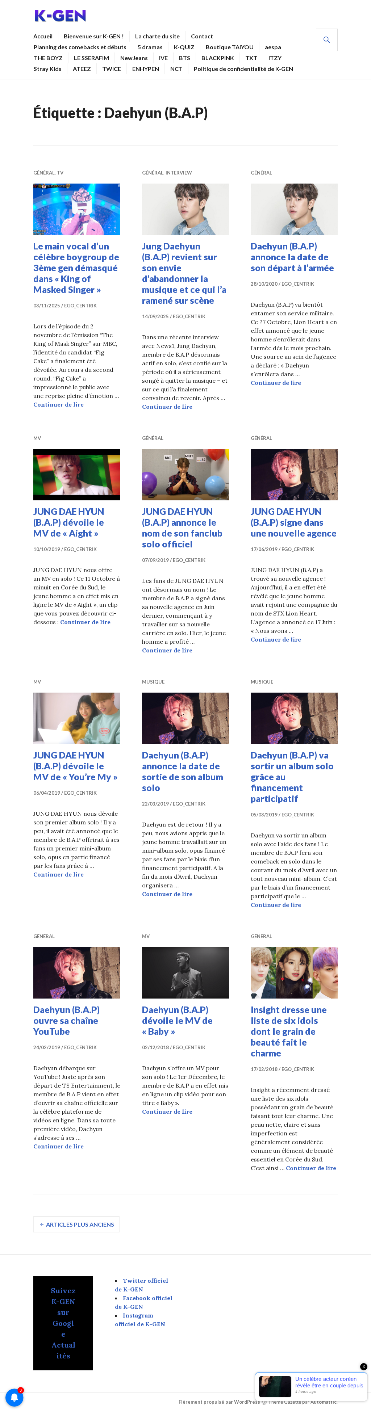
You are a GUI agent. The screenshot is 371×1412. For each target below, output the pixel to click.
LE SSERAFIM (91, 57)
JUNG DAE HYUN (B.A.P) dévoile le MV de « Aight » (68, 522)
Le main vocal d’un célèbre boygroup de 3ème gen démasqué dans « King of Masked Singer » (76, 267)
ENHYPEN (145, 68)
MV (37, 438)
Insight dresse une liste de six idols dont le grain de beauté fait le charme (289, 1031)
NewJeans (134, 57)
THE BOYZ (48, 57)
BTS (184, 57)
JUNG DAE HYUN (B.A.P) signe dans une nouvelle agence (294, 522)
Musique (153, 682)
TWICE (111, 68)
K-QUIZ (184, 46)
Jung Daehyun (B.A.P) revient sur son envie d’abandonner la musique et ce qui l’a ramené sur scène (184, 273)
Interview (179, 173)
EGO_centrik (80, 305)
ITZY (275, 57)
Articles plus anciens (80, 1224)
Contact (202, 36)
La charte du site (157, 36)
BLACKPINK (217, 57)
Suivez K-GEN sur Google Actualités (63, 1323)
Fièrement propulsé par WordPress (219, 1402)
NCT (176, 68)
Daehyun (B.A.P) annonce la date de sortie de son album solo (182, 771)
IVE (163, 57)
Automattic (323, 1402)
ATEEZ (82, 68)
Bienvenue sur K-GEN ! (94, 36)
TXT (251, 57)
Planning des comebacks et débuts (80, 46)
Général (44, 173)
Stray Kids (48, 68)
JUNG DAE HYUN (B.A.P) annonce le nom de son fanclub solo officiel (182, 527)
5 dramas (150, 46)
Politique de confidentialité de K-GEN (243, 68)
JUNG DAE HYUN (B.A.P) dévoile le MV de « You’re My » (75, 765)
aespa (273, 46)
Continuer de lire (58, 404)
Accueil (43, 36)
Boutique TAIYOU (230, 46)
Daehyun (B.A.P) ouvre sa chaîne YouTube (66, 1020)
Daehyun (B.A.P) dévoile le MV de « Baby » (177, 1020)
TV (60, 173)
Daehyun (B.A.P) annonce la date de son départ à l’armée (292, 256)
